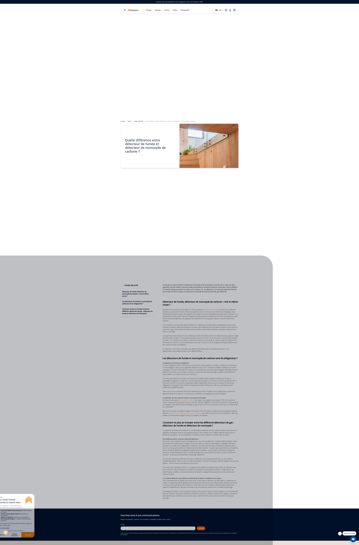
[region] (179, 2)
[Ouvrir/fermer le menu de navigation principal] (125, 10)
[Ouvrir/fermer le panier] (234, 10)
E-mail (123, 525)
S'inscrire (201, 528)
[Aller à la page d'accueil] (136, 10)
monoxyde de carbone (186, 400)
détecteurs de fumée (211, 310)
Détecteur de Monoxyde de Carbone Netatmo (186, 413)
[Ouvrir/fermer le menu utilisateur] (230, 10)
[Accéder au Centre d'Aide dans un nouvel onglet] (226, 10)
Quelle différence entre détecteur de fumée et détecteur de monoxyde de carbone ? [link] (171, 121)
